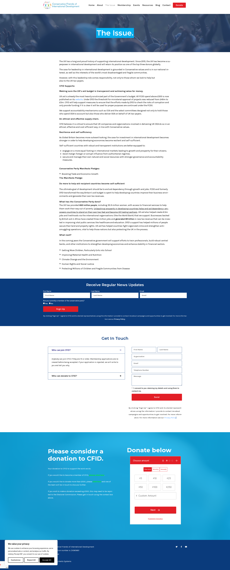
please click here (96, 475)
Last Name (95, 291)
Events (136, 5)
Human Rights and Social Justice (78, 264)
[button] (115, 174)
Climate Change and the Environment (80, 259)
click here (97, 481)
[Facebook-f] (181, 547)
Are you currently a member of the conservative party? (63, 301)
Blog (157, 5)
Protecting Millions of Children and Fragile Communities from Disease (96, 268)
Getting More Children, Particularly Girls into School (87, 250)
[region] (31, 552)
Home (92, 5)
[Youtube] (186, 547)
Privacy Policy (170, 418)
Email (142, 291)
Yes (46, 304)
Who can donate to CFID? (64, 376)
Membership (124, 5)
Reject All (31, 560)
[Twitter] (177, 547)
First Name (47, 291)
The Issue (110, 5)
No (52, 304)
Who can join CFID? (61, 350)
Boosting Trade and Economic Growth (80, 174)
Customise (15, 560)
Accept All (46, 560)
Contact (166, 5)
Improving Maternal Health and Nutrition (82, 255)
